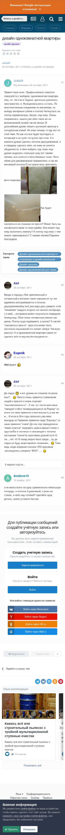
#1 (62, 82)
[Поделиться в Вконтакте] (43, 681)
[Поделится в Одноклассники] (54, 681)
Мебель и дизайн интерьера (38, 66)
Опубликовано (31, 85)
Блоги (41, 28)
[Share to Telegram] (37, 681)
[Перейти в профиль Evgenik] (7, 355)
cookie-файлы (28, 808)
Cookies (35, 797)
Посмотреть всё (32, 765)
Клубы (54, 28)
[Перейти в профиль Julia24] (7, 83)
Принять (12, 829)
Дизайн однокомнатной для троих (38, 269)
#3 (62, 354)
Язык (18, 794)
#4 (62, 383)
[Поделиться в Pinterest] (60, 681)
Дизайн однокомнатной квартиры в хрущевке (38, 254)
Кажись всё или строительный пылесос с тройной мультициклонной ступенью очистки (26, 729)
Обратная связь (18, 797)
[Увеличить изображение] (19, 364)
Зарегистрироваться (32, 565)
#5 (62, 477)
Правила (47, 797)
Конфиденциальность (38, 794)
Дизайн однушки (28, 264)
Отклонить (29, 829)
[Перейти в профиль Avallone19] (7, 478)
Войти (32, 589)
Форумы (26, 28)
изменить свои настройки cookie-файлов (25, 815)
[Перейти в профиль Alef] (7, 285)
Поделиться (17, 654)
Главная (9, 28)
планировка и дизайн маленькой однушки (37, 259)
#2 (62, 284)
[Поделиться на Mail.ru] (49, 681)
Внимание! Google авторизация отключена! (30, 7)
